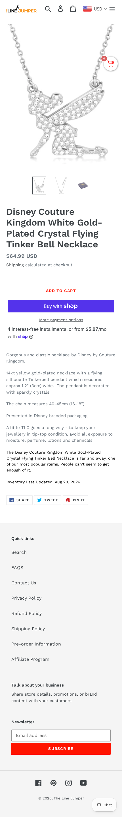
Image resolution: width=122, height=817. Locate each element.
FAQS (17, 567)
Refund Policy (26, 613)
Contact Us (23, 583)
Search (19, 552)
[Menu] (112, 8)
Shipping (15, 264)
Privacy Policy (26, 598)
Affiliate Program (30, 659)
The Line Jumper (69, 798)
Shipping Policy (28, 628)
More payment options (61, 320)
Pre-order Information (36, 644)
